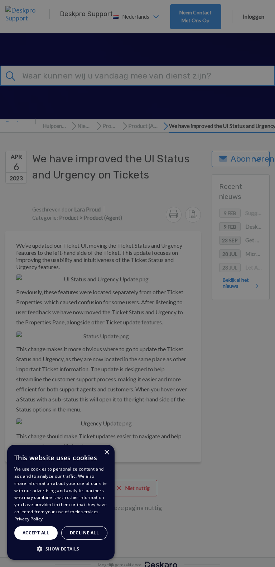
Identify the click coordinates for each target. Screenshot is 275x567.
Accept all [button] (36, 533)
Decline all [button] (84, 533)
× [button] (106, 452)
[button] (60, 548)
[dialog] (61, 502)
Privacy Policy (28, 519)
